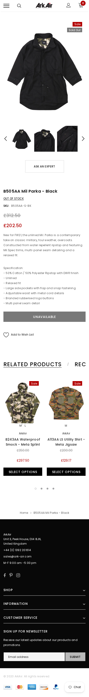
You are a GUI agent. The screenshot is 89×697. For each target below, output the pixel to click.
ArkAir (23, 433)
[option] (44, 69)
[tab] (35, 364)
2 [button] (41, 489)
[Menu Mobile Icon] (6, 6)
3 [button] (47, 489)
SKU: (6, 206)
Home (24, 513)
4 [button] (53, 489)
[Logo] (44, 6)
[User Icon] (68, 6)
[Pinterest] (11, 575)
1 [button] (36, 489)
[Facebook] (4, 575)
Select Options (23, 472)
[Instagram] (18, 575)
